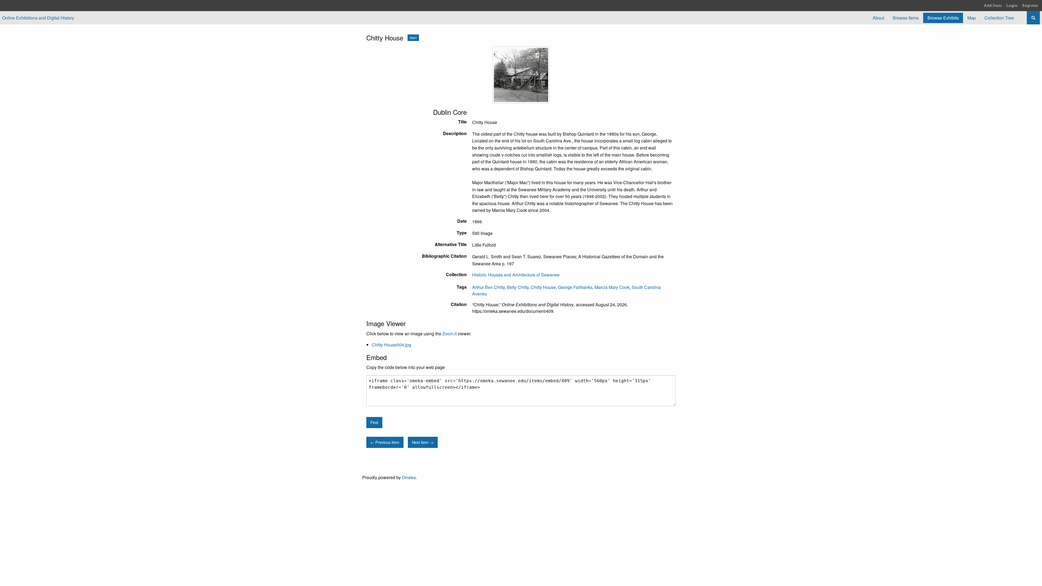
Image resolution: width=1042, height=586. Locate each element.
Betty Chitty (518, 287)
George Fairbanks (575, 287)
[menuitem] (878, 18)
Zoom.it (449, 333)
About (878, 18)
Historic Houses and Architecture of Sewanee (516, 275)
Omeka (409, 477)
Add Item (993, 5)
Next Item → (422, 442)
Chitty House (543, 287)
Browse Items (906, 18)
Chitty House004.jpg (391, 345)
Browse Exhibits (943, 18)
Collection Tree (999, 18)
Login (1012, 5)
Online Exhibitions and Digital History (38, 18)
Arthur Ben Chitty (488, 287)
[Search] (1033, 17)
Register (1030, 5)
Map (971, 18)
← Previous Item (384, 442)
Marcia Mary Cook (612, 287)
